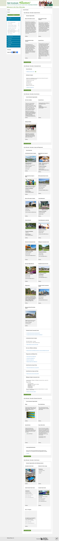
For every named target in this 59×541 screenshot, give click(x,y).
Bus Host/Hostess (41, 404)
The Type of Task (10, 36)
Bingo (26, 404)
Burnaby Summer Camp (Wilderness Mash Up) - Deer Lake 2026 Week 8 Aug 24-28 (38, 350)
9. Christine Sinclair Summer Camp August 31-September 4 (34, 334)
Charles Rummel (28, 220)
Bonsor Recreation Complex (30, 198)
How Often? (9, 40)
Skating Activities (28, 121)
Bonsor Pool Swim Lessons (30, 18)
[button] (13, 15)
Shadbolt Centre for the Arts (43, 263)
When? (9, 46)
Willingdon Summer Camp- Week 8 (31, 391)
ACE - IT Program (28, 509)
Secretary (28, 453)
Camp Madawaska (41, 198)
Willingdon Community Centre (30, 71)
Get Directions (41, 469)
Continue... (26, 36)
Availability (9, 44)
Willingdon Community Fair (30, 87)
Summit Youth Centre (42, 487)
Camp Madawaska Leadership (43, 220)
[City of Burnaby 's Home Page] (29, 3)
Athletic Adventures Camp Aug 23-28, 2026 (32, 344)
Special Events (41, 40)
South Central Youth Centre (30, 487)
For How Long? (10, 42)
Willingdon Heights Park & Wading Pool (32, 361)
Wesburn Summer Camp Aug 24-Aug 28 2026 (33, 373)
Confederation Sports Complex (30, 153)
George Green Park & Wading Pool (31, 356)
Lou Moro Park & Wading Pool (31, 358)
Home (44, 7)
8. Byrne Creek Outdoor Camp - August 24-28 (33, 367)
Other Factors (10, 38)
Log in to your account (49, 7)
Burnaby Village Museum (29, 263)
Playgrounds (27, 285)
